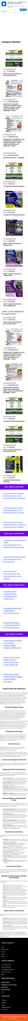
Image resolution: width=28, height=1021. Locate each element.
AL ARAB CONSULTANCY (12, 625)
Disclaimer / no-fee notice (9, 985)
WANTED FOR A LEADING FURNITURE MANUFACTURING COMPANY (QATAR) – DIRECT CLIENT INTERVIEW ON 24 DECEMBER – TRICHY (12, 107)
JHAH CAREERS (9, 643)
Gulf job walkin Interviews (12, 545)
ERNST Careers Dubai (11, 674)
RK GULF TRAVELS (10, 594)
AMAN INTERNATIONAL (12, 623)
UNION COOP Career (11, 662)
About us (4, 1000)
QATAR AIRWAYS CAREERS (13, 641)
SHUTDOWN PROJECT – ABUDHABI (13, 157)
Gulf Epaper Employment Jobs (14, 547)
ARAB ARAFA (11, 71)
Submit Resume (5, 1007)
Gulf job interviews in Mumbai (14, 493)
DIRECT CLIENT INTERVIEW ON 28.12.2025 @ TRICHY (12, 450)
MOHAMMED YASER (13, 101)
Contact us (4, 1009)
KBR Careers (8, 681)
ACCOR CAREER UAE (11, 665)
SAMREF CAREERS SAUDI (12, 648)
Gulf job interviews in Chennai (14, 513)
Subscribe (23, 10)
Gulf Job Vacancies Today (12, 559)
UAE (2, 947)
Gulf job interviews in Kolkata (13, 527)
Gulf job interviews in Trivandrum (15, 525)
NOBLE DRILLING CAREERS (13, 677)
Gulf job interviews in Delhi (13, 496)
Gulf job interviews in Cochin (13, 508)
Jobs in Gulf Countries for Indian (14, 557)
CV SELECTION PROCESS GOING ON (14, 186)
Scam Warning (5, 989)
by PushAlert (4, 11)
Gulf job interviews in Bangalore (14, 498)
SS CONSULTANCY (10, 591)
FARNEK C (7, 660)
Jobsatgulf (2, 702)
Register (3, 1002)
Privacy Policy (5, 982)
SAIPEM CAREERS (10, 679)
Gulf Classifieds (9, 562)
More (2, 956)
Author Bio (4, 987)
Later (15, 10)
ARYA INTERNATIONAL (11, 628)
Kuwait (3, 951)
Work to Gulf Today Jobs (12, 574)
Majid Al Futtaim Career (12, 657)
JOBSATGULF (16, 1016)
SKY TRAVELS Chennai (11, 613)
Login (3, 1005)
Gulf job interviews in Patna (13, 522)
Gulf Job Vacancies (10, 571)
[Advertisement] (14, 22)
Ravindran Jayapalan (13, 155)
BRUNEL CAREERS (10, 645)
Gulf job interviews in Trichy (13, 510)
